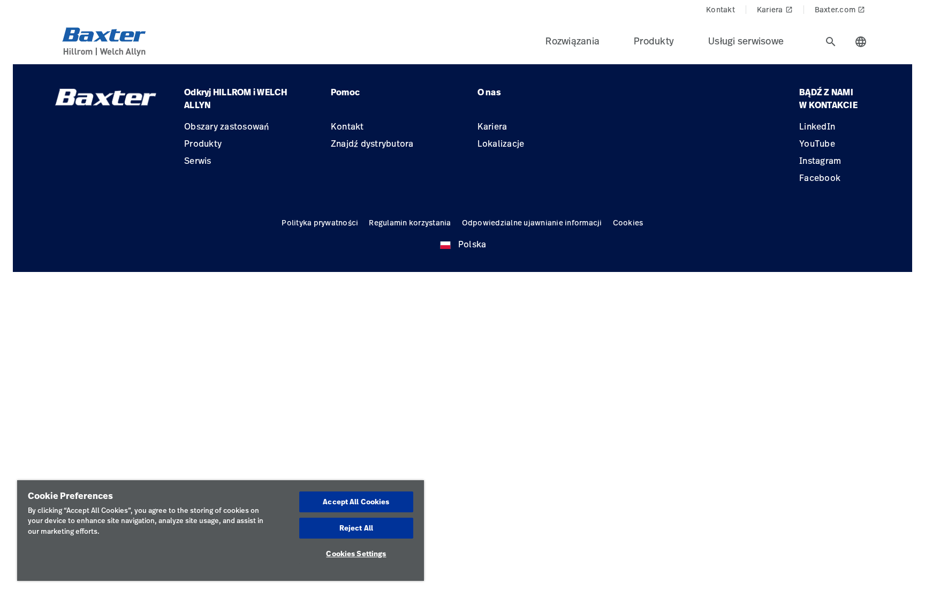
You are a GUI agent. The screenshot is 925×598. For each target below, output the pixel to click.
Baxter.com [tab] (840, 9)
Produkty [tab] (654, 40)
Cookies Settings (356, 553)
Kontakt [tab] (720, 9)
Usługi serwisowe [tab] (746, 40)
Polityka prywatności (320, 222)
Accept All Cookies (356, 501)
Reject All (356, 528)
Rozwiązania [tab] (572, 40)
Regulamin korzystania (410, 222)
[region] (220, 530)
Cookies (628, 222)
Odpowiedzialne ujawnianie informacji (532, 222)
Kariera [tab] (775, 9)
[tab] (831, 42)
